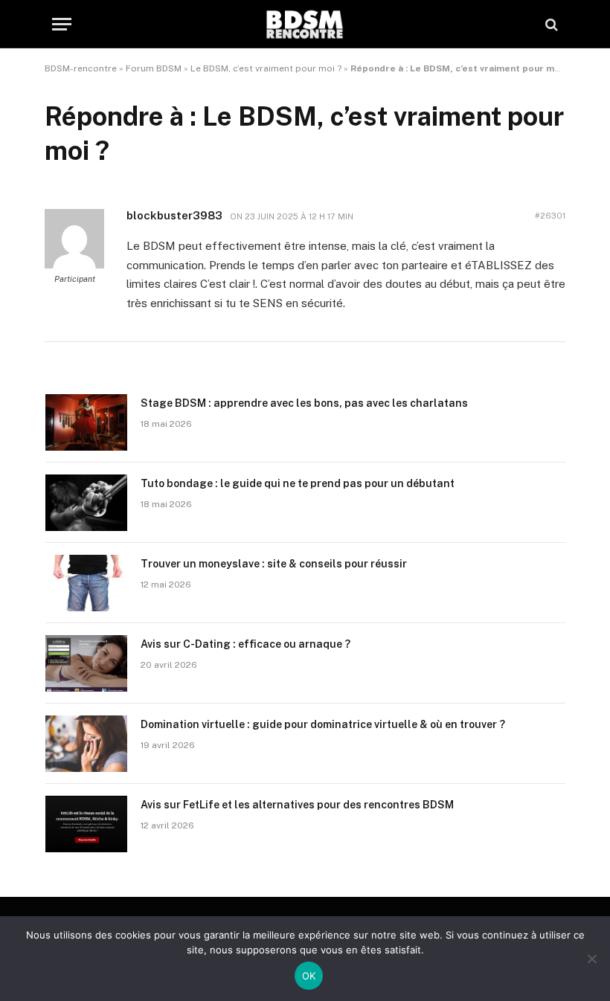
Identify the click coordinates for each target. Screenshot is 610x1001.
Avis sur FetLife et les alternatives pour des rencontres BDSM (297, 805)
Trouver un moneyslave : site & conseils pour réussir (274, 564)
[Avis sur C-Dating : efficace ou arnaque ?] (86, 663)
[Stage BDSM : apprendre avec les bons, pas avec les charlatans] (86, 422)
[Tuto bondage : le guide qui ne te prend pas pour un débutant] (86, 502)
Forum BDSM (154, 68)
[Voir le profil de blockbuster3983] (74, 265)
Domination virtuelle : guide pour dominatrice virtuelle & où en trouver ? (323, 724)
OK (309, 976)
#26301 (550, 215)
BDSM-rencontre (81, 68)
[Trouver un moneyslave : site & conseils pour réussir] (86, 583)
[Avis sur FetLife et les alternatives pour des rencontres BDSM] (86, 824)
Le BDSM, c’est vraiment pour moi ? (265, 68)
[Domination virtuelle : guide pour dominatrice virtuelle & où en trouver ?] (86, 743)
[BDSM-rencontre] (305, 24)
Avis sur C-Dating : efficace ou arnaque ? (245, 644)
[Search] (550, 24)
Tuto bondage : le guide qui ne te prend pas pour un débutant (298, 483)
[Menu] (61, 24)
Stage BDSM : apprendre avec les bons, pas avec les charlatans (304, 403)
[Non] (591, 958)
